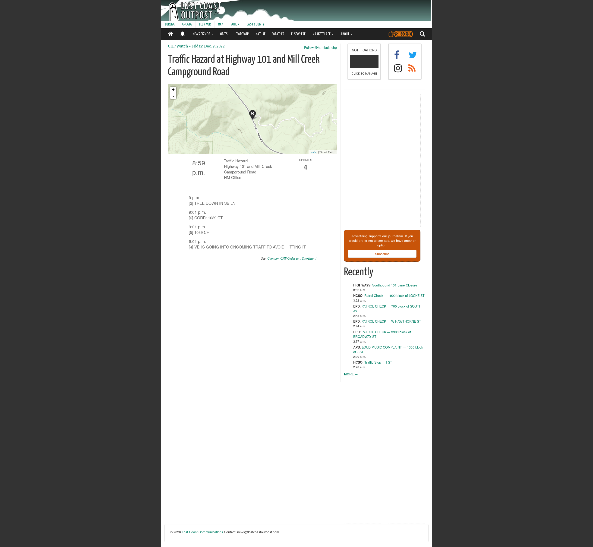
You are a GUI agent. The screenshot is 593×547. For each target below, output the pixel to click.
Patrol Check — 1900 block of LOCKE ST (394, 295)
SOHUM (235, 24)
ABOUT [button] (345, 34)
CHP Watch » (179, 46)
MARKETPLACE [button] (321, 34)
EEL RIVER (205, 24)
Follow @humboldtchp (320, 47)
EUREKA (170, 24)
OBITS (223, 34)
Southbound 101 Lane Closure (394, 285)
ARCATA (187, 24)
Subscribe (382, 254)
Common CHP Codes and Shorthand (291, 258)
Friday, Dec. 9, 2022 (208, 46)
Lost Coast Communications (202, 532)
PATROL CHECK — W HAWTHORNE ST (391, 321)
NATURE (260, 34)
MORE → (351, 374)
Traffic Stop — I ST (378, 362)
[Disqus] (252, 323)
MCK (220, 24)
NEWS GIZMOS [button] (201, 34)
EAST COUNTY (255, 24)
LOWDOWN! (241, 34)
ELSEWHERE (298, 34)
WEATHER (278, 34)
